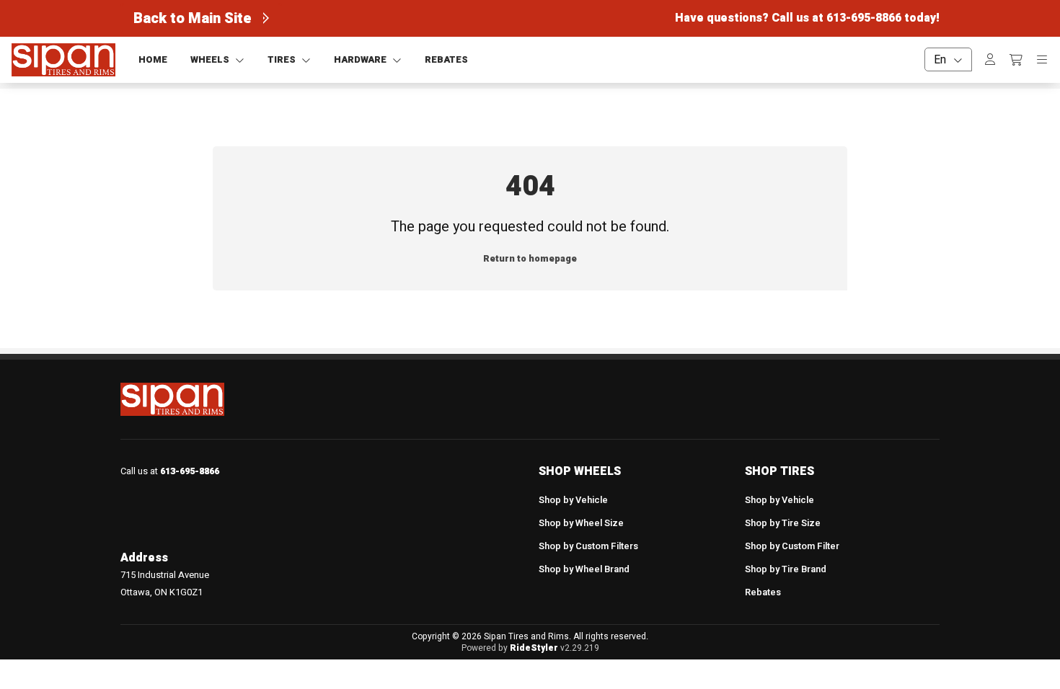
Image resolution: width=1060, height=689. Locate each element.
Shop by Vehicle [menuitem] (573, 500)
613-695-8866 (863, 18)
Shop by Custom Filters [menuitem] (588, 546)
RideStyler (534, 647)
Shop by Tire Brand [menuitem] (785, 569)
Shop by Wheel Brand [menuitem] (584, 569)
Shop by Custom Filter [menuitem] (792, 546)
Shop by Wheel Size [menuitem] (581, 523)
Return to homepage (530, 258)
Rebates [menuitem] (763, 592)
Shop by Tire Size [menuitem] (783, 523)
